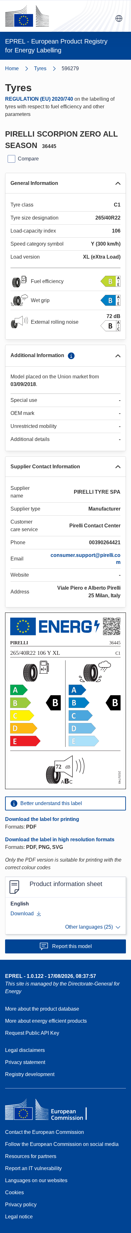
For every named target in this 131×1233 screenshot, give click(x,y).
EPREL (50, 976)
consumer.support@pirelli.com (86, 558)
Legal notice (19, 1216)
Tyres (40, 68)
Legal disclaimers (25, 1050)
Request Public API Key (32, 1033)
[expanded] (118, 183)
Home (12, 68)
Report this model (72, 946)
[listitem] (48, 68)
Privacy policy (21, 1204)
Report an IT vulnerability (33, 1168)
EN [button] (119, 18)
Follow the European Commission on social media (62, 1144)
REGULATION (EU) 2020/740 (39, 99)
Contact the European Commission (44, 1132)
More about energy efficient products (46, 1021)
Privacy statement (25, 1062)
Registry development (29, 1074)
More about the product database (42, 1009)
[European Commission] (27, 16)
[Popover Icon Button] (71, 356)
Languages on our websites (36, 1180)
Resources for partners (30, 1156)
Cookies (14, 1192)
